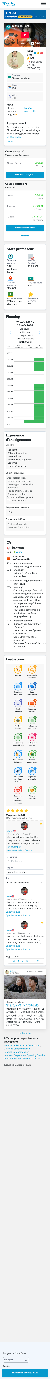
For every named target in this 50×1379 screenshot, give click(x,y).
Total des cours (35, 283)
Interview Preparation (15, 1055)
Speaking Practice (36, 1055)
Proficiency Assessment (28, 1046)
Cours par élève (14, 299)
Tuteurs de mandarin (14, 1065)
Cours (14, 95)
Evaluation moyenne (33, 299)
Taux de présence (11, 284)
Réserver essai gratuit (25, 1373)
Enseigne (16, 75)
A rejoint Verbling (32, 262)
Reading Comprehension (16, 1052)
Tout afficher (25, 1033)
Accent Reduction (13, 1059)
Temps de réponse (11, 262)
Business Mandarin (32, 1059)
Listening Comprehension (17, 1049)
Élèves (15, 85)
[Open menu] (43, 4)
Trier (8, 878)
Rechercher (11, 857)
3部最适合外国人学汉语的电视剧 (22, 1006)
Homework (9, 1046)
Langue (9, 868)
